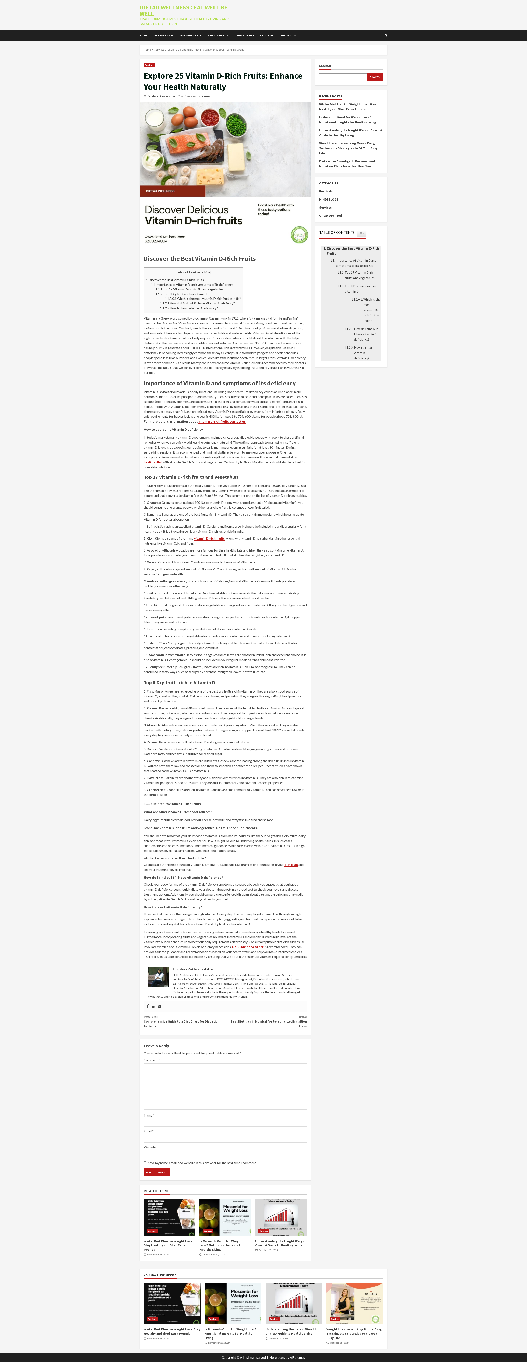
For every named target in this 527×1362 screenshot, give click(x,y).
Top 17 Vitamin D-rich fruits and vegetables (189, 289)
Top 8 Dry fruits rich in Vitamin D (181, 294)
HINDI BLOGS (328, 199)
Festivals (326, 191)
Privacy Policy (218, 35)
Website (150, 1147)
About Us (266, 35)
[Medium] (159, 1006)
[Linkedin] (153, 1006)
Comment (152, 1060)
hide (207, 272)
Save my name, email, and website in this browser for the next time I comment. (202, 1163)
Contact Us (288, 35)
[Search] (386, 36)
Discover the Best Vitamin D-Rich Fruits (175, 280)
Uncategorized (330, 215)
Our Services (189, 35)
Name (149, 1115)
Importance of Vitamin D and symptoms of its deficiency (192, 284)
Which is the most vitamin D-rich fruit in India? (203, 298)
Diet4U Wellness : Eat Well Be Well (183, 10)
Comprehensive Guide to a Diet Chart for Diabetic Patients (180, 1021)
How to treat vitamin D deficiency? (189, 308)
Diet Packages (163, 35)
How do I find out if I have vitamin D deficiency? (197, 303)
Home (143, 35)
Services (149, 65)
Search (325, 66)
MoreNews (277, 1357)
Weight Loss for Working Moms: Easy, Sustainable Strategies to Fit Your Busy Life (348, 148)
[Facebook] (148, 1006)
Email (149, 1131)
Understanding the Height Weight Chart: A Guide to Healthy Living (281, 1217)
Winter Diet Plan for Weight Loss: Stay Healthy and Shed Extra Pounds (169, 1217)
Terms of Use (244, 35)
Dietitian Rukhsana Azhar (161, 96)
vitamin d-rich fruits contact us (222, 421)
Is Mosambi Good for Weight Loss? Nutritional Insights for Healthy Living (225, 1217)
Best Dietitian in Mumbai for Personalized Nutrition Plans (269, 1021)
